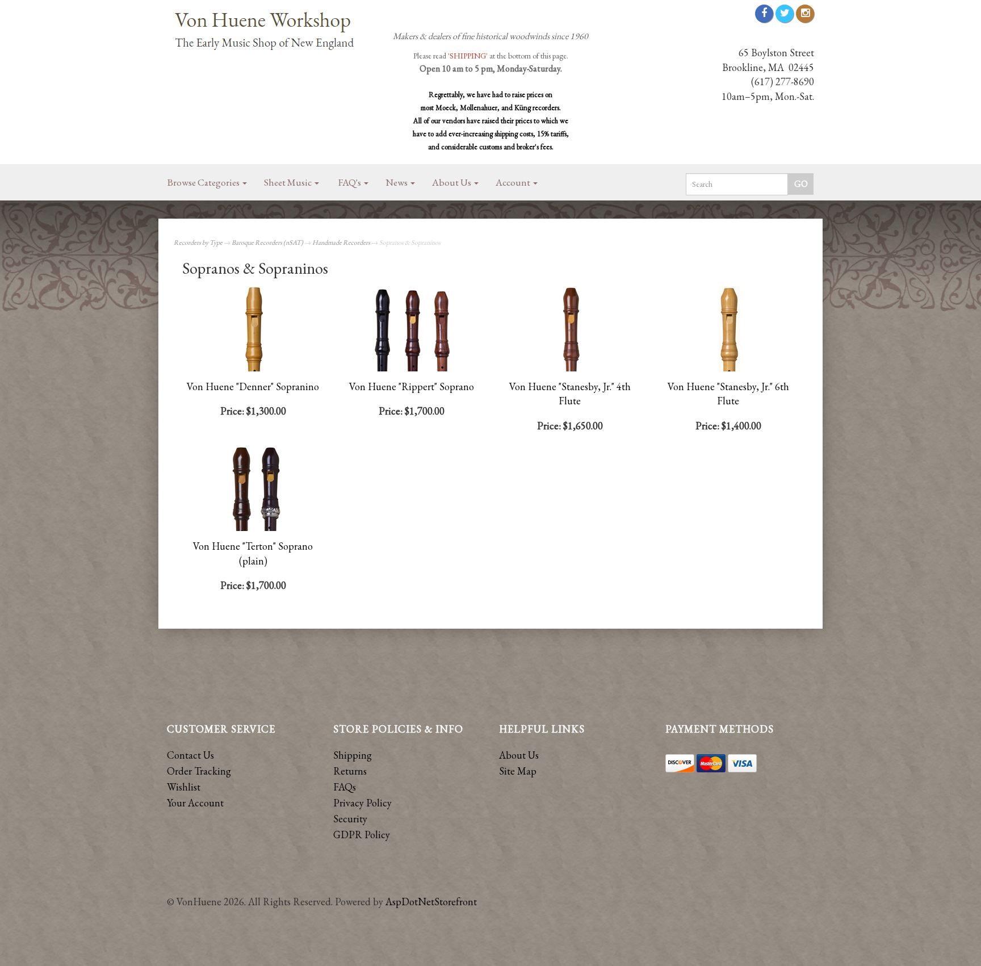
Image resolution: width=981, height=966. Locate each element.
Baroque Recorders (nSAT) (267, 242)
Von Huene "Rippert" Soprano (411, 386)
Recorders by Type (198, 242)
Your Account (195, 802)
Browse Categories (204, 182)
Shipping (352, 755)
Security (350, 818)
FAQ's (350, 182)
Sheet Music (288, 182)
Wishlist (183, 786)
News (397, 182)
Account (514, 182)
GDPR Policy (361, 834)
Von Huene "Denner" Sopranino (253, 386)
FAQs (344, 786)
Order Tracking (199, 770)
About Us (452, 182)
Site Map (517, 770)
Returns (350, 770)
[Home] (269, 32)
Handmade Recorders (341, 242)
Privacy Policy (362, 802)
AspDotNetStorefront (431, 901)
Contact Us (190, 755)
